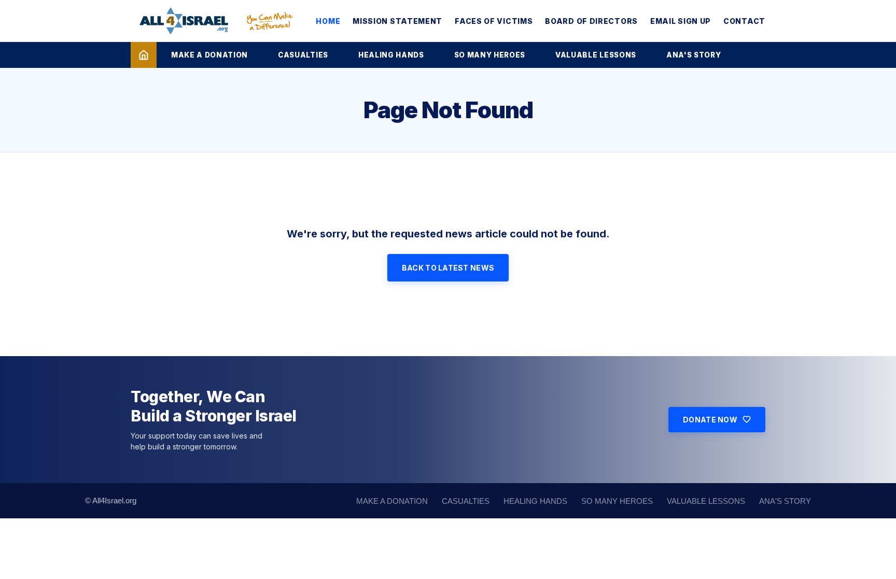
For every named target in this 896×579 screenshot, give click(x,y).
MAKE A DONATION (209, 55)
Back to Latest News (448, 267)
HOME (328, 21)
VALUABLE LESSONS (595, 55)
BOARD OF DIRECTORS (591, 21)
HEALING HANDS (391, 55)
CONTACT (744, 21)
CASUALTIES (303, 55)
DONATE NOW (710, 419)
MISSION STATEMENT (397, 21)
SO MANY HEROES (489, 55)
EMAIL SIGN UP (680, 21)
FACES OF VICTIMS (494, 21)
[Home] (144, 55)
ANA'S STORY (693, 55)
